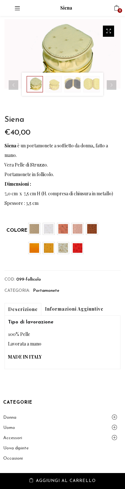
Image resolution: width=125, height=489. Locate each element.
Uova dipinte (16, 448)
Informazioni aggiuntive (74, 309)
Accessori (12, 438)
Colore (17, 230)
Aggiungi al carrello (66, 481)
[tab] (22, 309)
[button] (116, 8)
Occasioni (13, 458)
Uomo (9, 427)
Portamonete (46, 291)
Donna (9, 417)
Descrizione (23, 309)
